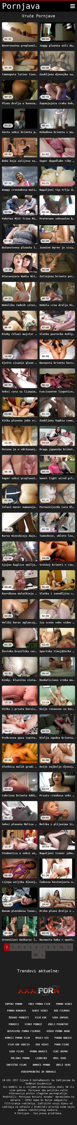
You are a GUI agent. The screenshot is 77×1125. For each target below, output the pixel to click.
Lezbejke (41, 1058)
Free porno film (39, 1004)
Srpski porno (13, 1004)
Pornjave (23, 1113)
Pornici (14, 1024)
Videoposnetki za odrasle (38, 1071)
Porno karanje (16, 1010)
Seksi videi (40, 1010)
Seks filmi (16, 1051)
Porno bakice (63, 1038)
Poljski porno (20, 1058)
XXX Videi (42, 1044)
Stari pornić (33, 1024)
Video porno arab (58, 1031)
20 (36, 955)
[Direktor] (38, 990)
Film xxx (41, 1017)
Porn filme (61, 1044)
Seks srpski (60, 1017)
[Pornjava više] (72, 6)
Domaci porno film (17, 1038)
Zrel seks (59, 1058)
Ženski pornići (19, 1017)
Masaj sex (42, 1038)
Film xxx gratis (19, 1044)
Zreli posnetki (58, 1024)
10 (61, 947)
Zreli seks (63, 1065)
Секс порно (60, 1051)
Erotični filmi (17, 1065)
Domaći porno (41, 1065)
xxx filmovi (62, 1010)
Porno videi (64, 1004)
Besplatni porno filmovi (24, 1031)
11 (69, 947)
